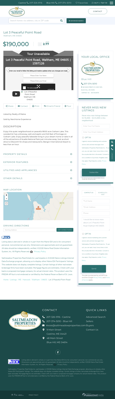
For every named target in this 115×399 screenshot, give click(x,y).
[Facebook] (57, 352)
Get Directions (65, 230)
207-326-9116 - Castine (58, 317)
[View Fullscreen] (6, 203)
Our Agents (95, 93)
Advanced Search (77, 21)
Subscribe (93, 172)
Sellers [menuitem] (89, 321)
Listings (13, 279)
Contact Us (86, 93)
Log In (96, 3)
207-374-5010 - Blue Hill (59, 321)
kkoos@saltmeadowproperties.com (66, 325)
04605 (44, 279)
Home (5, 279)
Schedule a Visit (102, 193)
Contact (97, 11)
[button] (61, 20)
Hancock (26, 279)
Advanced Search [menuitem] (96, 317)
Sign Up (104, 3)
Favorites (83, 3)
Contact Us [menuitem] (92, 329)
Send (94, 269)
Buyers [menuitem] (90, 325)
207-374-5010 (64, 3)
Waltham (36, 279)
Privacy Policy (40, 251)
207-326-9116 (35, 3)
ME (19, 279)
